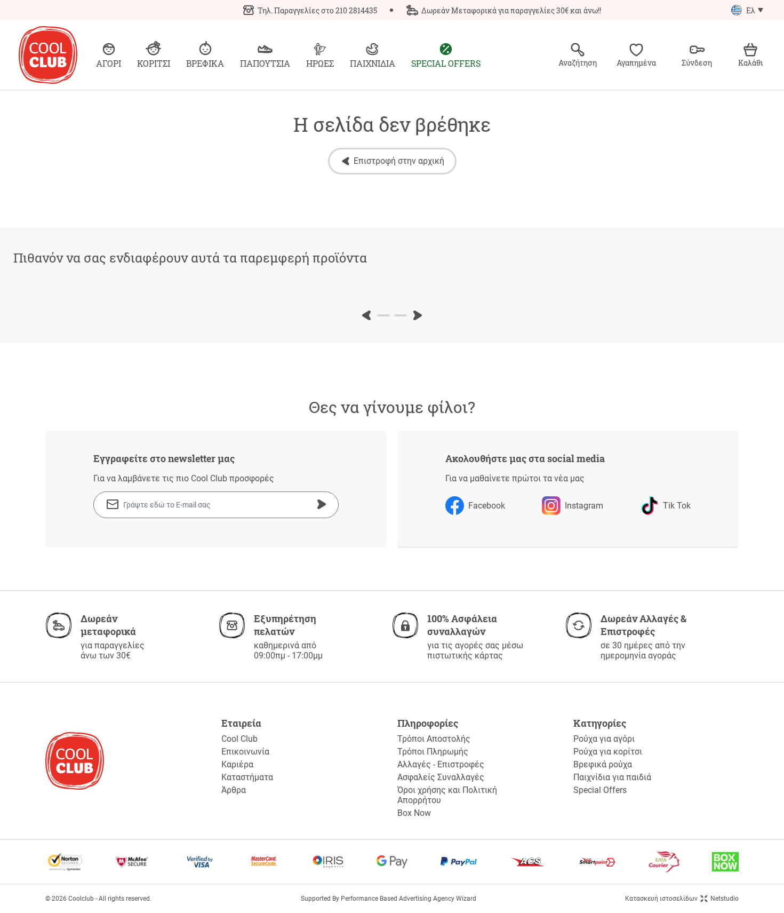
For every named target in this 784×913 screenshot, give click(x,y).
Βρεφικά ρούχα (602, 764)
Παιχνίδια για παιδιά (612, 777)
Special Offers (600, 790)
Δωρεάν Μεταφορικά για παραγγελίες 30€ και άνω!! (511, 10)
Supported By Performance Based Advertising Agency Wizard (388, 898)
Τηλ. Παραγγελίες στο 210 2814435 (317, 10)
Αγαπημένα (636, 63)
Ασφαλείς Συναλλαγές (440, 777)
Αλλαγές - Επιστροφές (440, 764)
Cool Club (239, 739)
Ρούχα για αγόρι (604, 739)
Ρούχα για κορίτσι (607, 752)
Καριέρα (237, 764)
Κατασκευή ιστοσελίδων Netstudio (682, 898)
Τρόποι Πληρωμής (432, 752)
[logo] (48, 55)
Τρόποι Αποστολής (433, 739)
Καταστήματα (247, 777)
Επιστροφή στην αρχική (399, 161)
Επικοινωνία (245, 752)
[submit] (321, 504)
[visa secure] (200, 861)
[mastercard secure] (264, 861)
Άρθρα (233, 790)
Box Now (414, 813)
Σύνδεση (697, 63)
